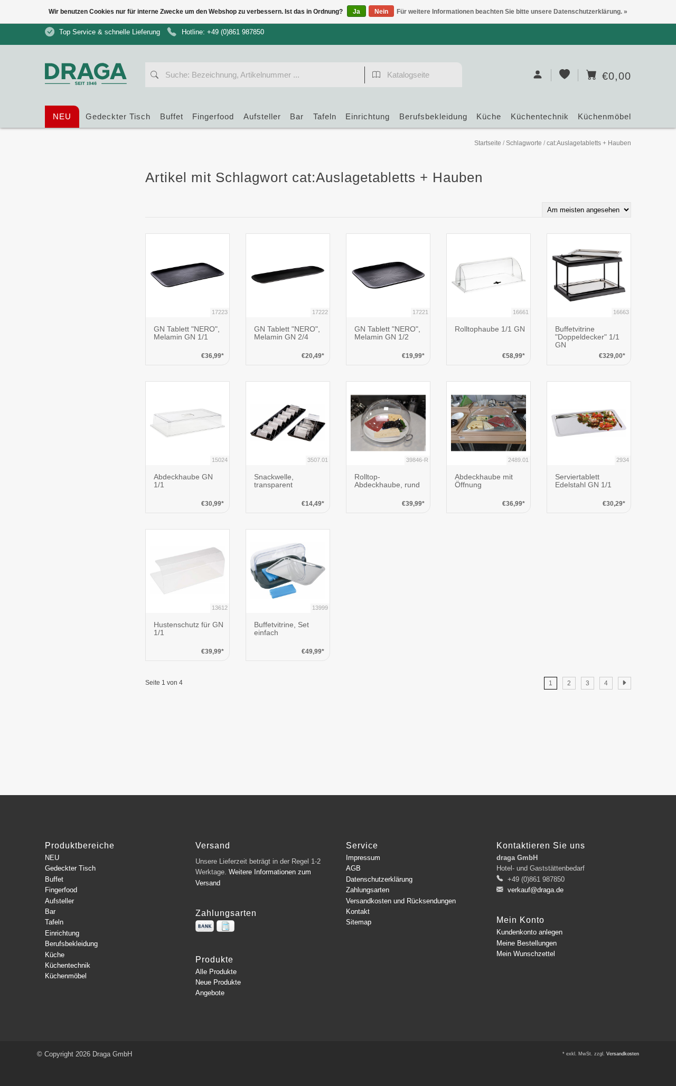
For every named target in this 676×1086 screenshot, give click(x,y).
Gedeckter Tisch (118, 116)
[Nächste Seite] (624, 683)
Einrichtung (367, 116)
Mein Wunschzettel (525, 954)
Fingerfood (213, 116)
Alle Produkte (216, 972)
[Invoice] (225, 926)
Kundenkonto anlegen (529, 932)
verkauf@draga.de (536, 890)
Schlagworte (524, 143)
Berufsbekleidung (433, 116)
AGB (353, 868)
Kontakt (358, 911)
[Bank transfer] (204, 926)
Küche (488, 116)
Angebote (209, 993)
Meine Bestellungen (526, 943)
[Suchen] (154, 76)
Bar (297, 116)
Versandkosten (622, 1053)
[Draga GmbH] (90, 54)
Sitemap (358, 922)
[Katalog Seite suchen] (376, 76)
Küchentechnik (540, 116)
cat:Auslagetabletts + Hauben (589, 143)
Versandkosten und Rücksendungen (401, 901)
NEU (62, 116)
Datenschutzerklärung (379, 879)
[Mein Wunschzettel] (564, 75)
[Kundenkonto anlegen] (537, 75)
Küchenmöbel (604, 116)
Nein (381, 11)
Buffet (171, 116)
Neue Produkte (218, 982)
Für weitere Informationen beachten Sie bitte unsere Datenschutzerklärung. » (512, 11)
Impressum (363, 858)
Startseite (487, 143)
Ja (356, 11)
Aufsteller (262, 116)
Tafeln (324, 116)
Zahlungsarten (367, 890)
